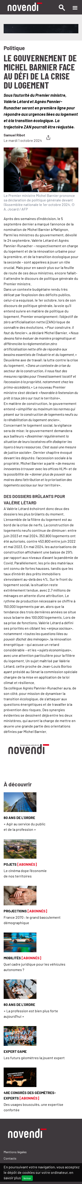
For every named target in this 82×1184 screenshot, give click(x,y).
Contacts (10, 1158)
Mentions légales (15, 1152)
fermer (27, 1178)
